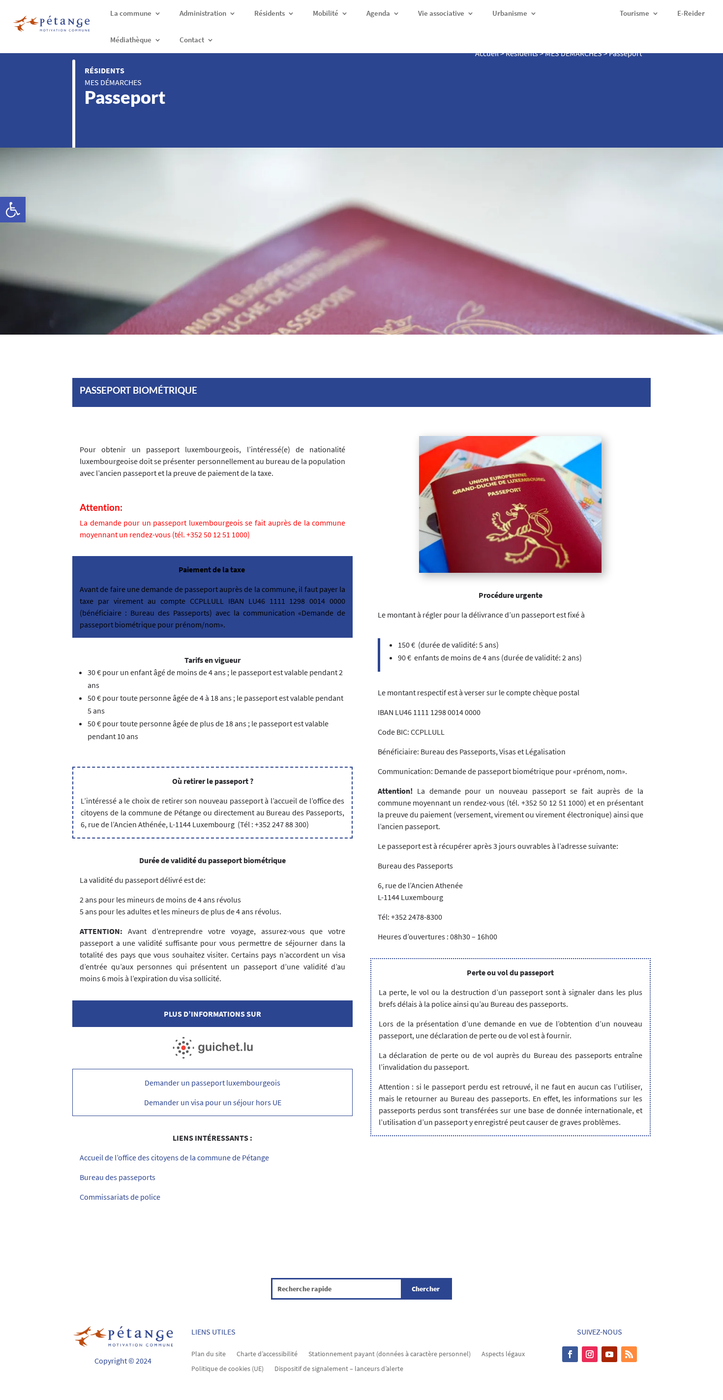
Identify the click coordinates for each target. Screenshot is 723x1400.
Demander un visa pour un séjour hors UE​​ (212, 1102)
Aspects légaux (503, 1353)
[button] (13, 209)
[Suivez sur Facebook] (570, 1354)
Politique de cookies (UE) (227, 1368)
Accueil (487, 53)
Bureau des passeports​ (117, 1177)
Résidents (269, 13)
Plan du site (208, 1353)
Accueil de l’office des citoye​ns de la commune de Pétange (174, 1157)
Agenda (378, 13)
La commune (130, 13)
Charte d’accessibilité (267, 1353)
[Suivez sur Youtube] (609, 1354)
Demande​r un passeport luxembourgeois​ (212, 1083)
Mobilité (325, 13)
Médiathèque (130, 39)
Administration (203, 13)
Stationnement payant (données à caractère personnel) (389, 1353)
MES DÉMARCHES (113, 82)
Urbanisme (509, 13)
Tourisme (634, 13)
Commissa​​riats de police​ (120, 1197)
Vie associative (441, 13)
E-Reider (691, 13)
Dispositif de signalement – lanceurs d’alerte (338, 1368)
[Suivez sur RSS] (629, 1354)
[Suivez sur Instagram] (590, 1354)
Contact (192, 39)
